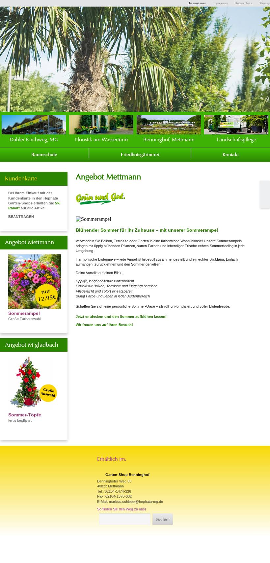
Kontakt (231, 154)
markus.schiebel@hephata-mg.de (136, 502)
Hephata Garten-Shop (221, 20)
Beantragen (21, 217)
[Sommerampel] (34, 307)
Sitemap (264, 3)
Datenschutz (243, 3)
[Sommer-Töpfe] (34, 408)
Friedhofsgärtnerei (140, 154)
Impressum (220, 3)
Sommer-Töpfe (24, 414)
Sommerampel (24, 313)
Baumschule (44, 154)
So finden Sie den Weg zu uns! (121, 509)
